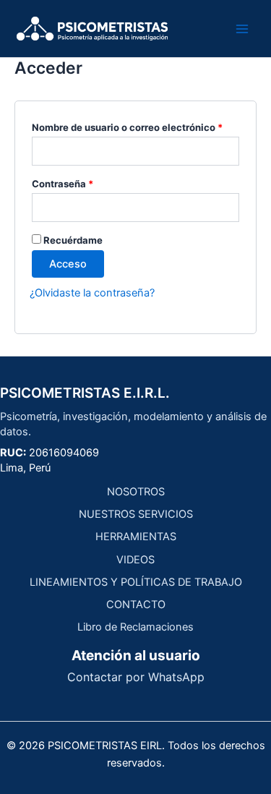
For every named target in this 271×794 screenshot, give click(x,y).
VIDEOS (135, 559)
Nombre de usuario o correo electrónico (135, 125)
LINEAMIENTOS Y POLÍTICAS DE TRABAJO (136, 582)
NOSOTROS (136, 491)
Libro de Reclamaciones (135, 626)
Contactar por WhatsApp (136, 677)
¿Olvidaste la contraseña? (92, 292)
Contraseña (88, 181)
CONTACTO (135, 604)
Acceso (68, 263)
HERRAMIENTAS (135, 536)
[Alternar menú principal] (242, 28)
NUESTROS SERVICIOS (136, 514)
